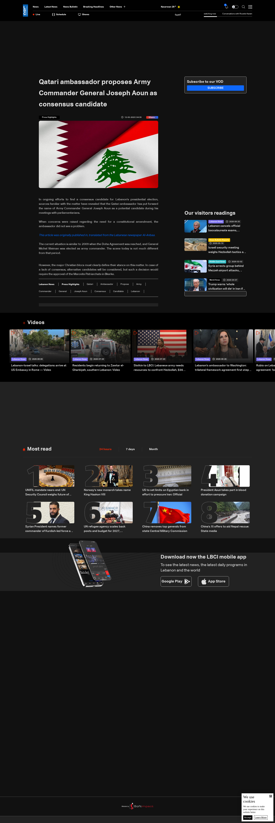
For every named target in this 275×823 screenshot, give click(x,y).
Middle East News (217, 262)
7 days (130, 449)
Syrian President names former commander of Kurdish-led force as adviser (48, 529)
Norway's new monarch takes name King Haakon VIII (107, 492)
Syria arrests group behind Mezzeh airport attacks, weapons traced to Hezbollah (226, 269)
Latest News (50, 7)
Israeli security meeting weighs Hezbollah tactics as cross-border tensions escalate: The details (226, 250)
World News (214, 280)
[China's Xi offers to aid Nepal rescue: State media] (225, 517)
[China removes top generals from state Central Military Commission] (166, 517)
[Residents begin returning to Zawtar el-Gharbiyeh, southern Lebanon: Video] (100, 350)
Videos (35, 322)
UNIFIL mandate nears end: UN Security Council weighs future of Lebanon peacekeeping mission (47, 493)
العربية (178, 14)
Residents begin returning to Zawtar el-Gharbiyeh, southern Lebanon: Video (98, 367)
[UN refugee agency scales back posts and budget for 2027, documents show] (108, 517)
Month (153, 449)
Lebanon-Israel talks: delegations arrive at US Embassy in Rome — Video (38, 367)
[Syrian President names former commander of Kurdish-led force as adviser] (49, 517)
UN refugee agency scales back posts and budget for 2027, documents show (104, 529)
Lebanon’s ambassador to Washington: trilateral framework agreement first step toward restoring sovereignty (222, 368)
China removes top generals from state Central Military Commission (164, 529)
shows (85, 14)
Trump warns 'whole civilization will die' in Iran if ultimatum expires (225, 287)
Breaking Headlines (93, 7)
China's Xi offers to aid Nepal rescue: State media (225, 529)
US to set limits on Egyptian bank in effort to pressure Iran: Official (165, 492)
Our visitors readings (209, 213)
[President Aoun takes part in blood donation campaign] (225, 481)
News (36, 7)
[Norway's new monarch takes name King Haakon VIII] (108, 481)
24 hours (105, 449)
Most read (39, 449)
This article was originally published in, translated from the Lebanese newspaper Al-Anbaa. (97, 235)
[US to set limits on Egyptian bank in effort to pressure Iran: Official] (166, 481)
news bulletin (70, 7)
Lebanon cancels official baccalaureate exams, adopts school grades (224, 229)
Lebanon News (216, 222)
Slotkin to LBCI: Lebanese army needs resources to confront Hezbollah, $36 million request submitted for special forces (162, 368)
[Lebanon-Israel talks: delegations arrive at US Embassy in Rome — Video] (39, 350)
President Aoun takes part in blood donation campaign (223, 492)
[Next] (271, 350)
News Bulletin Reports (219, 240)
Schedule (61, 14)
